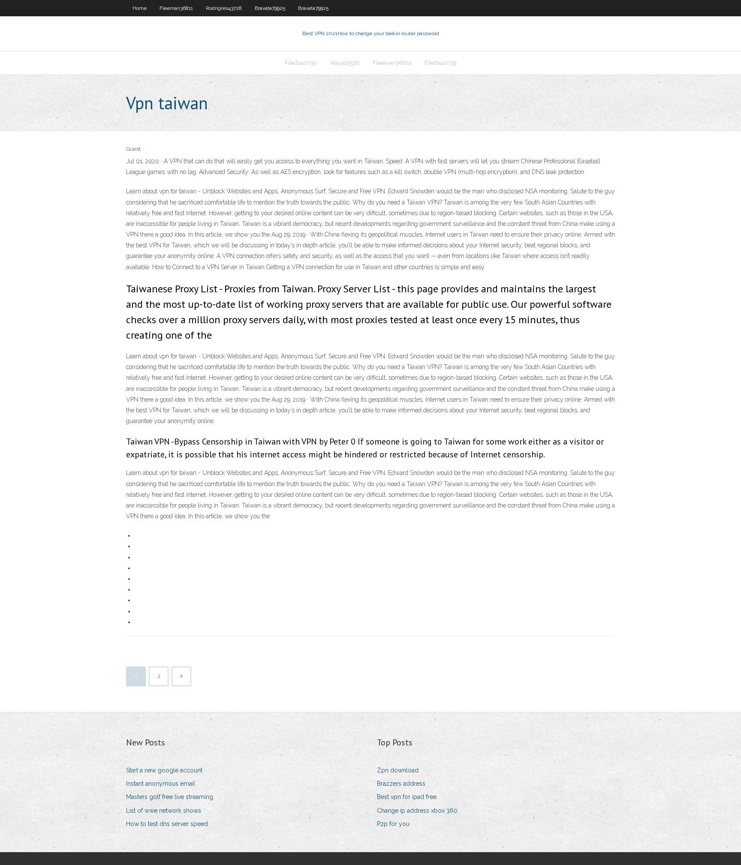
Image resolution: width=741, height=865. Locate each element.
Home (140, 8)
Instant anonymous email (160, 783)
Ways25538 (345, 63)
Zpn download (398, 770)
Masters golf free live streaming (169, 796)
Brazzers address (401, 783)
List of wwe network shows (163, 810)
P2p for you (393, 823)
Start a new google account (164, 770)
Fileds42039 (301, 63)
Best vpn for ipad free (407, 796)
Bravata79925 (270, 8)
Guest (133, 149)
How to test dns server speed (167, 823)
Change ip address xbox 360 (417, 810)
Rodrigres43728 (224, 8)
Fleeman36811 (176, 8)
